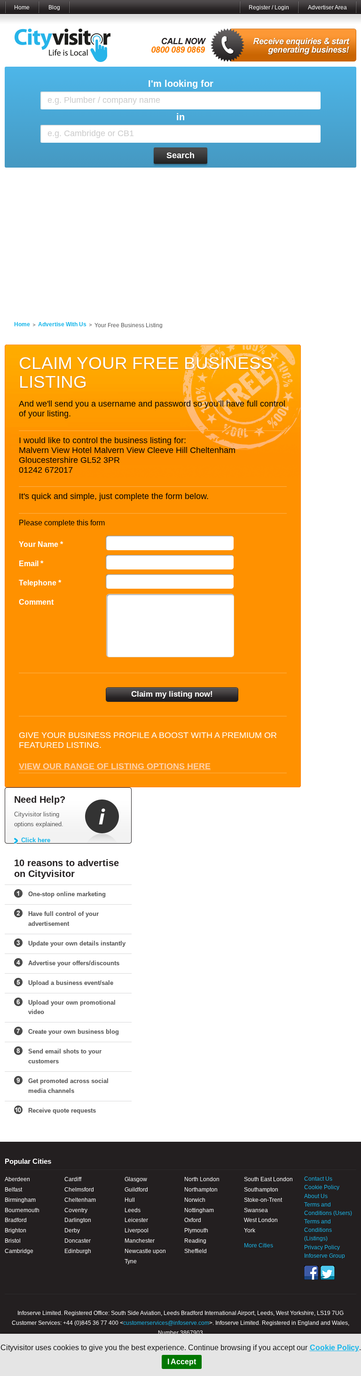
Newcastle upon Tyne (145, 1256)
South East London (268, 1179)
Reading (195, 1241)
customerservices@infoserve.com (166, 1323)
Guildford (136, 1189)
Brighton (15, 1230)
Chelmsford (79, 1189)
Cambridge (19, 1251)
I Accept (181, 1362)
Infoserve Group (324, 1256)
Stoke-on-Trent (263, 1200)
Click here (35, 840)
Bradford (16, 1220)
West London (261, 1220)
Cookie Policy (334, 1348)
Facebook (311, 1273)
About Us (316, 1196)
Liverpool (137, 1230)
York (249, 1230)
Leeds (133, 1210)
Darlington (77, 1220)
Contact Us (318, 1179)
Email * (31, 564)
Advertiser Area (327, 7)
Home (22, 7)
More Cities (258, 1245)
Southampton (261, 1189)
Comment (36, 602)
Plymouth (196, 1230)
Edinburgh (77, 1251)
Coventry (75, 1210)
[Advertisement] (180, 238)
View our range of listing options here (115, 766)
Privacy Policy (322, 1247)
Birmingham (20, 1200)
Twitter (328, 1273)
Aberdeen (17, 1179)
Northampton (201, 1189)
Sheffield (195, 1251)
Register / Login (269, 7)
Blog (54, 7)
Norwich (194, 1200)
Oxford (192, 1220)
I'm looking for (180, 84)
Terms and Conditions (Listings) (318, 1230)
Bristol (13, 1241)
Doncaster (77, 1241)
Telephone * (40, 583)
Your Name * (41, 544)
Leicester (136, 1220)
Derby (72, 1230)
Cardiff (72, 1179)
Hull (130, 1200)
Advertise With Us (62, 324)
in (180, 117)
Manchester (140, 1241)
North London (202, 1179)
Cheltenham (80, 1200)
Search (180, 155)
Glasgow (136, 1179)
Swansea (256, 1210)
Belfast (13, 1189)
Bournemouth (22, 1210)
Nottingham (199, 1210)
